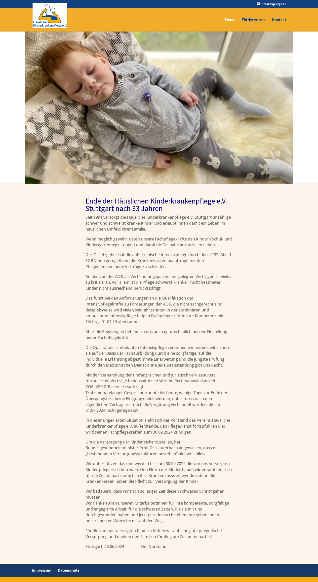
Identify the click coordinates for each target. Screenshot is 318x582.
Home (230, 20)
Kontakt (279, 20)
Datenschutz (68, 570)
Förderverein (254, 20)
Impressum (41, 570)
